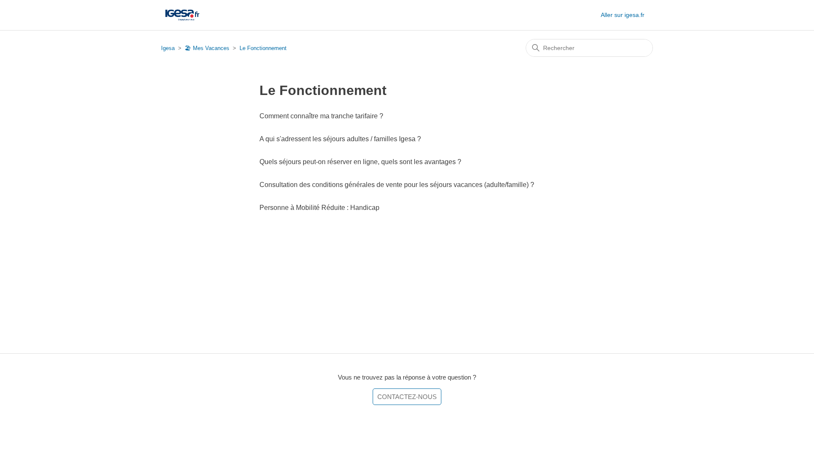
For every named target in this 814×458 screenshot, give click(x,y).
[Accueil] (182, 15)
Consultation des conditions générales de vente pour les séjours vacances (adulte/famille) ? (396, 184)
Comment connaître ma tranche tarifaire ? (321, 116)
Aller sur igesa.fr (622, 14)
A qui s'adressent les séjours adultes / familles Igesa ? (340, 138)
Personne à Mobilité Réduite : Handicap (319, 207)
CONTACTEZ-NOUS (407, 396)
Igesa (168, 48)
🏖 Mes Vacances (207, 48)
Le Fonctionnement (263, 48)
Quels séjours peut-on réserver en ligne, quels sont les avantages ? (360, 161)
